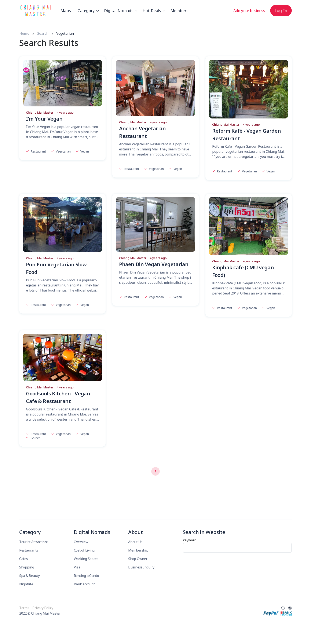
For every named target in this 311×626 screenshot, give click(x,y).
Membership (138, 550)
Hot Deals (152, 10)
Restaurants (28, 550)
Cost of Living (84, 550)
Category (86, 10)
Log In (281, 10)
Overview (81, 541)
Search (42, 33)
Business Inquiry (141, 567)
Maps (66, 10)
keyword (189, 540)
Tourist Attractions (33, 541)
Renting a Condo (86, 575)
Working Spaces (86, 558)
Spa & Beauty (29, 575)
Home (24, 33)
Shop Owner (137, 558)
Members (180, 10)
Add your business (249, 10)
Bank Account (84, 584)
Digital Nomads (118, 10)
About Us (135, 541)
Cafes (23, 558)
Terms (24, 607)
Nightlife (26, 584)
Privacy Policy (42, 607)
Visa (77, 567)
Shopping (26, 567)
